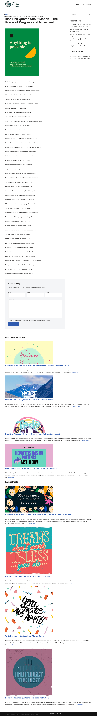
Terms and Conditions (55, 713)
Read (82, 4)
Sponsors (88, 4)
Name (10, 292)
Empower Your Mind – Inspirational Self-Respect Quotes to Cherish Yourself (38, 514)
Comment (11, 299)
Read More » (75, 372)
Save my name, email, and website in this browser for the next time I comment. (30, 320)
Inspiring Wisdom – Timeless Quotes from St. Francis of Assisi (32, 434)
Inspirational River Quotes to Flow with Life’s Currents (29, 400)
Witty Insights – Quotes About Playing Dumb (24, 636)
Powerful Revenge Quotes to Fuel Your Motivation (27, 698)
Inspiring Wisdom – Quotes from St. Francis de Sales (28, 576)
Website (47, 292)
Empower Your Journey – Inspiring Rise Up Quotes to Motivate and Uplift (37, 365)
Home (77, 4)
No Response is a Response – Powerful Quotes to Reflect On (31, 468)
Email (28, 292)
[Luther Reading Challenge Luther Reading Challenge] (12, 4)
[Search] (90, 14)
